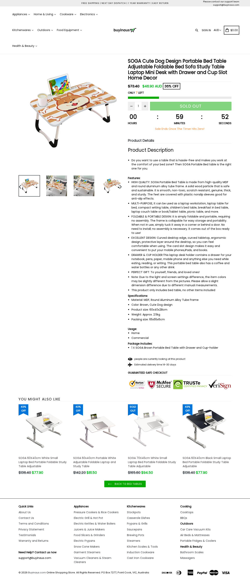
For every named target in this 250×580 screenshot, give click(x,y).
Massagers (187, 558)
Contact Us (26, 518)
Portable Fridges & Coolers (198, 541)
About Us (25, 512)
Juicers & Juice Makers (89, 529)
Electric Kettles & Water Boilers (94, 524)
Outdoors (44, 30)
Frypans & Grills (137, 524)
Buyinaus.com (37, 572)
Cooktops (186, 512)
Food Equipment (68, 30)
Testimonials (27, 535)
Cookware (67, 14)
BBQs (183, 518)
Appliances (20, 14)
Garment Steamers (87, 552)
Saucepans (134, 529)
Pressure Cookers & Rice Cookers (96, 512)
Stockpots (134, 512)
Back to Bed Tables (128, 484)
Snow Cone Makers (87, 547)
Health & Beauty (23, 46)
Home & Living (44, 14)
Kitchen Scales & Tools (142, 547)
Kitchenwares (21, 30)
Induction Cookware (140, 552)
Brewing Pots (135, 535)
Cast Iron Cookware (140, 558)
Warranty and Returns (33, 541)
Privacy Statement (31, 529)
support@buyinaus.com (226, 4)
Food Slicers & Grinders (89, 535)
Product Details (141, 140)
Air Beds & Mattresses (195, 535)
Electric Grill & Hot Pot (88, 518)
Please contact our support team (221, 1)
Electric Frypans (84, 541)
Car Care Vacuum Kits (195, 529)
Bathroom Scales (192, 552)
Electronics (88, 14)
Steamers (133, 541)
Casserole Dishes (138, 518)
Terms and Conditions (34, 524)
